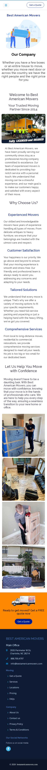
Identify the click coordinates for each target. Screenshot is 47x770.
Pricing (13, 693)
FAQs (12, 699)
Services (14, 682)
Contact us (15, 718)
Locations (14, 687)
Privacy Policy (16, 724)
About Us (14, 712)
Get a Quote (35, 5)
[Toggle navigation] (6, 5)
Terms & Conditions (19, 730)
